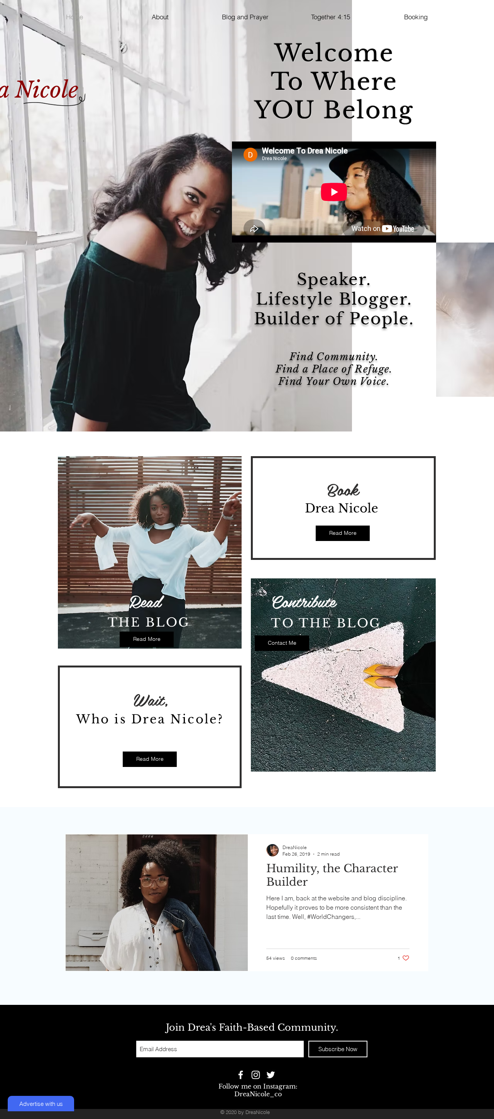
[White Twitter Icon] (270, 1074)
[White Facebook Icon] (240, 1074)
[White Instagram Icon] (255, 1074)
